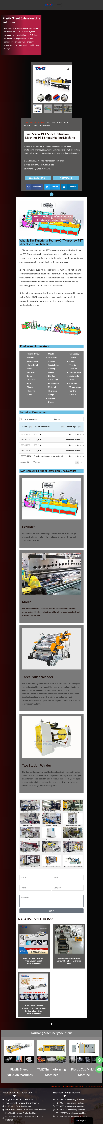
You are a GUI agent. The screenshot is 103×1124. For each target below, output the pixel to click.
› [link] (81, 462)
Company (56, 883)
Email (54, 873)
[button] (68, 69)
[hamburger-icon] (59, 5)
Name (21, 873)
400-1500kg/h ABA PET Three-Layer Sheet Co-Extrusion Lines (33, 961)
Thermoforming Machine (66, 1092)
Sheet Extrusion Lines (37, 122)
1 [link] (77, 462)
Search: (57, 419)
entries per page (31, 419)
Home (26, 122)
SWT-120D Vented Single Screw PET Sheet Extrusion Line (69, 961)
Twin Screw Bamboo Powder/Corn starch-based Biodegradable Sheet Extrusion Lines (34, 1009)
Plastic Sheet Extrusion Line (17, 1092)
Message (23, 893)
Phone (22, 883)
